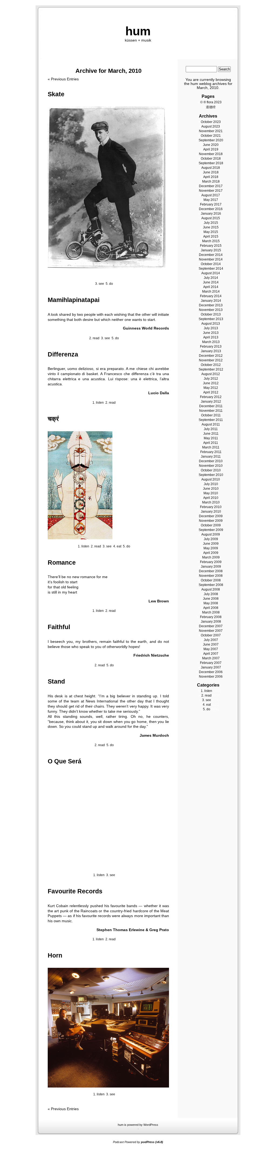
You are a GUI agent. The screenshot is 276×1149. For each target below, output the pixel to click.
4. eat (117, 546)
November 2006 (211, 676)
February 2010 (211, 507)
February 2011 (211, 452)
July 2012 (211, 378)
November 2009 (211, 521)
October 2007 (211, 635)
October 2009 (211, 525)
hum (138, 31)
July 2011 (211, 429)
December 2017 (211, 186)
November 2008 (211, 576)
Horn (55, 955)
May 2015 (210, 232)
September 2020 (211, 140)
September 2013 (211, 319)
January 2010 (211, 511)
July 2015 (211, 223)
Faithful (59, 626)
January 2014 (211, 301)
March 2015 (211, 241)
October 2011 (211, 415)
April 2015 (210, 236)
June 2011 (211, 433)
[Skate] (106, 267)
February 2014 (211, 296)
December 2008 (211, 571)
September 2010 (211, 475)
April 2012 (210, 392)
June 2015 (211, 227)
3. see (99, 284)
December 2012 (211, 356)
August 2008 (210, 589)
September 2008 (211, 585)
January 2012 (211, 401)
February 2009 (211, 562)
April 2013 (210, 337)
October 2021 (211, 136)
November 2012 (211, 360)
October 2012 (211, 365)
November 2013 (211, 310)
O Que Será (64, 761)
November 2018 (211, 154)
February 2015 (211, 246)
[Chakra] (80, 538)
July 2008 (211, 594)
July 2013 (211, 328)
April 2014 (210, 287)
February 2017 (211, 204)
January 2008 (211, 621)
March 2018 (211, 181)
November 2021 (211, 131)
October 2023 (211, 122)
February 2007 (211, 663)
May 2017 (210, 200)
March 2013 (211, 342)
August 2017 (210, 195)
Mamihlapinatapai (73, 299)
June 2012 (211, 383)
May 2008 (210, 603)
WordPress (150, 1124)
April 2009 (210, 553)
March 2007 (211, 658)
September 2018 (211, 163)
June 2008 (211, 599)
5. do (109, 284)
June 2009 (211, 544)
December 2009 (211, 516)
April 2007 (210, 654)
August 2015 (210, 218)
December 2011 (211, 406)
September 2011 (211, 420)
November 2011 (211, 411)
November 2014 (211, 259)
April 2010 (210, 498)
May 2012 (210, 388)
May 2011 (211, 438)
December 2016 (211, 209)
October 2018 (211, 158)
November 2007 (211, 631)
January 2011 (211, 456)
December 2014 (211, 255)
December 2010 (211, 461)
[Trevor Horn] (108, 1086)
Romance (62, 562)
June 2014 (211, 282)
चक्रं (53, 418)
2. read (94, 338)
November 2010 (211, 466)
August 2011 (211, 424)
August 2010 (210, 479)
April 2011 (210, 443)
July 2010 (211, 484)
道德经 (211, 107)
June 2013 (211, 333)
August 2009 (210, 534)
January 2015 (211, 250)
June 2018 (211, 172)
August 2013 (210, 323)
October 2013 (211, 314)
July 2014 (211, 278)
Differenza (63, 354)
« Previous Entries (63, 79)
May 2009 (210, 548)
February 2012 (211, 397)
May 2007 (210, 649)
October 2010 (211, 470)
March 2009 (211, 557)
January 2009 (211, 566)
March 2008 (211, 612)
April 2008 (210, 608)
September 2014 (211, 268)
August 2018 (210, 168)
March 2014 (211, 291)
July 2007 (211, 640)
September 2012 (211, 369)
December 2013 (211, 305)
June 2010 (211, 489)
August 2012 (210, 374)
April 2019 (210, 149)
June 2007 (211, 644)
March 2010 (211, 502)
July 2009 (211, 539)
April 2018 (210, 177)
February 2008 (211, 617)
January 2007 (211, 667)
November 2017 (211, 191)
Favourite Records (75, 891)
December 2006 (211, 672)
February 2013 (211, 346)
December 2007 (211, 626)
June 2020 (211, 145)
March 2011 (210, 447)
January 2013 (211, 351)
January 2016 (211, 213)
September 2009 (211, 530)
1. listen (98, 402)
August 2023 (210, 126)
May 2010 (210, 493)
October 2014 (211, 264)
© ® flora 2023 (211, 102)
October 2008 (211, 580)
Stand (56, 681)
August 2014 (210, 273)
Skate (56, 94)
